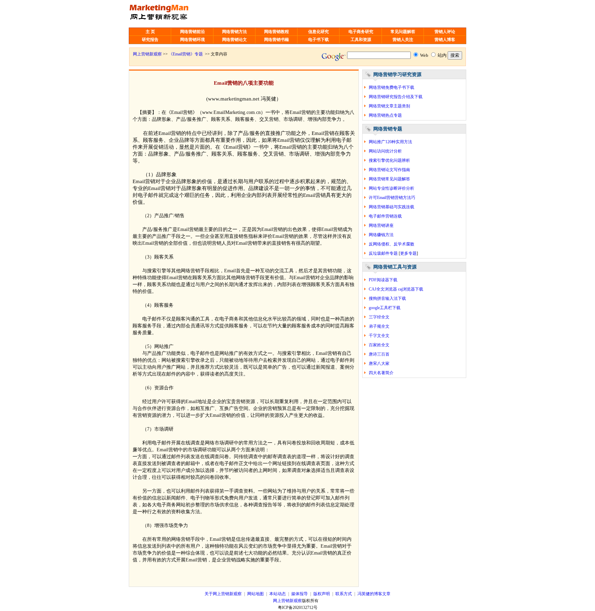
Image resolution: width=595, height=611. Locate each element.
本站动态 (277, 593)
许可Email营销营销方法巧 (392, 197)
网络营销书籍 (276, 39)
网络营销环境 (192, 39)
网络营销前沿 (192, 31)
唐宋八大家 (379, 363)
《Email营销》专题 (186, 54)
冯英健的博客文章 (373, 593)
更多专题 (408, 253)
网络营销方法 (234, 31)
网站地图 (255, 593)
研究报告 (150, 39)
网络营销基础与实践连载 (391, 206)
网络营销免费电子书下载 (391, 87)
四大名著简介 (381, 372)
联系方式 (343, 593)
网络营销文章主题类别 (389, 106)
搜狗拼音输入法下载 (387, 298)
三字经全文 (379, 317)
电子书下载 (318, 39)
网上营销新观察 (147, 54)
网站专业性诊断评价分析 (391, 188)
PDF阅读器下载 (383, 279)
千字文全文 (379, 335)
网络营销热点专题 (385, 115)
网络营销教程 (276, 31)
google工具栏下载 (384, 307)
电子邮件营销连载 (385, 216)
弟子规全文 (379, 326)
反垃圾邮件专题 (383, 253)
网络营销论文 (234, 39)
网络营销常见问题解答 (389, 179)
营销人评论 (445, 31)
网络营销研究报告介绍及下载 (395, 96)
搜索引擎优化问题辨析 (389, 160)
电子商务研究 (360, 31)
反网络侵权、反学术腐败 (391, 244)
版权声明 (321, 593)
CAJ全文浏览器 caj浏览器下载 (396, 289)
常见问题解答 (402, 31)
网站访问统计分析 (385, 151)
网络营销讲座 (381, 225)
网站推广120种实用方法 (390, 141)
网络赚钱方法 (381, 234)
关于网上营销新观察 (223, 593)
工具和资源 (361, 39)
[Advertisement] (303, 13)
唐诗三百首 (379, 354)
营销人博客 (445, 39)
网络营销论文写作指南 (389, 169)
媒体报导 (299, 593)
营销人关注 (403, 39)
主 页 (150, 31)
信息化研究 (318, 31)
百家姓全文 (379, 345)
